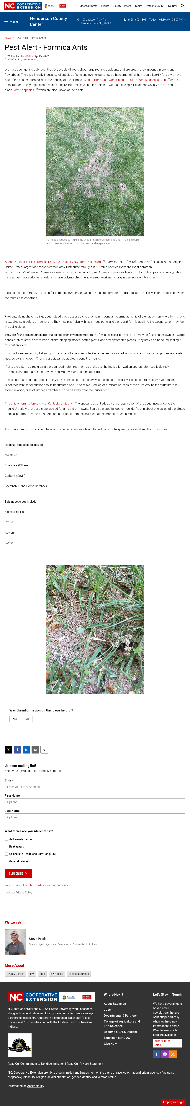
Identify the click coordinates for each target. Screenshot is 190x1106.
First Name (12, 795)
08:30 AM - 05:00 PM (171, 19)
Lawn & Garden (15, 973)
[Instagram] (165, 1054)
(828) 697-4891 (137, 19)
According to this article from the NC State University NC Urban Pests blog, (53, 262)
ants (42, 973)
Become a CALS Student (120, 1032)
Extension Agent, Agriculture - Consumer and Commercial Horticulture (62, 944)
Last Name (12, 811)
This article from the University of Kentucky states (37, 403)
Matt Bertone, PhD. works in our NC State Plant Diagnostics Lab (125, 80)
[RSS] (173, 1054)
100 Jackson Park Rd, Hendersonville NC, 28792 (96, 21)
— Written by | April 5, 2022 (27, 56)
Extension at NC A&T (118, 1038)
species (23, 90)
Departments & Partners (120, 1015)
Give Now (172, 5)
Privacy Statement (91, 1063)
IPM (32, 973)
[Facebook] (156, 1054)
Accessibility (35, 1086)
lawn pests (56, 973)
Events (105, 5)
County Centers (122, 5)
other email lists (37, 885)
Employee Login (173, 1102)
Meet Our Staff (88, 5)
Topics (138, 5)
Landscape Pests (79, 973)
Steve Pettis (26, 56)
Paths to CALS (154, 5)
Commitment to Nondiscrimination (42, 1063)
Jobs (107, 1009)
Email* (9, 780)
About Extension (115, 1003)
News (8, 37)
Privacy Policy (24, 892)
